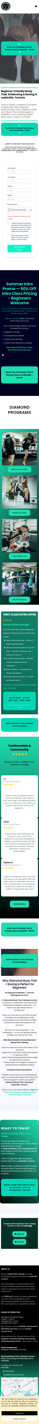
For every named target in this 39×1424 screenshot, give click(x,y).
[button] (36, 6)
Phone (10, 186)
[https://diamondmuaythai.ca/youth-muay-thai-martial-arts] (19, 579)
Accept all (19, 1413)
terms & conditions (24, 223)
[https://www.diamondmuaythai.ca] (5, 6)
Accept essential (19, 1419)
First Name (11, 168)
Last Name (11, 177)
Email (9, 195)
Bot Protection (12, 204)
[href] (19, 1387)
